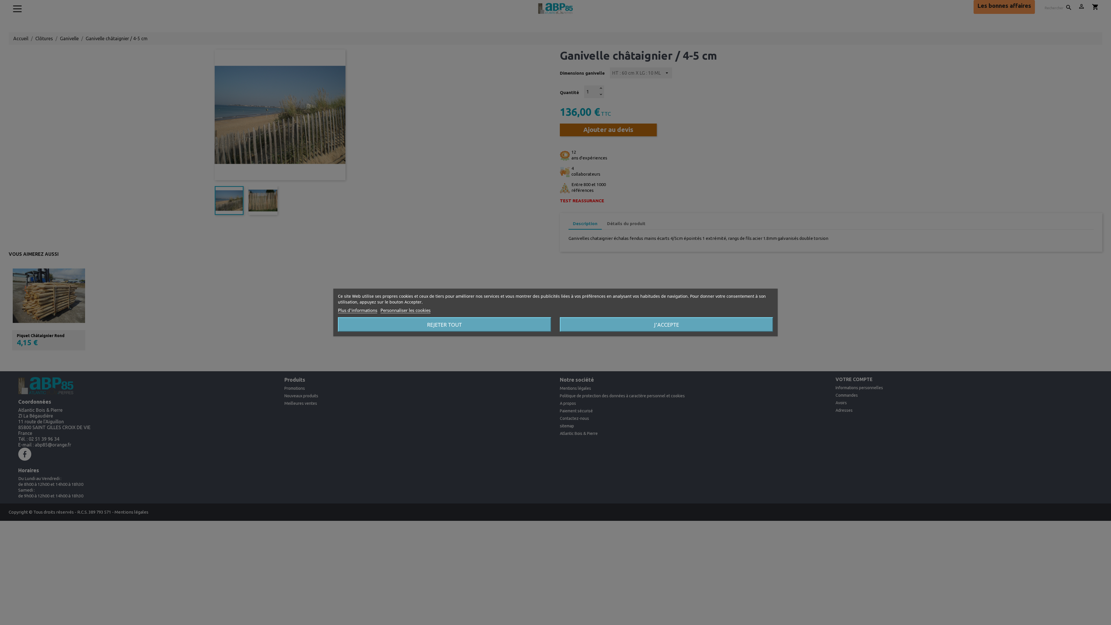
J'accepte (666, 324)
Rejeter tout (444, 324)
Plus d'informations (357, 310)
